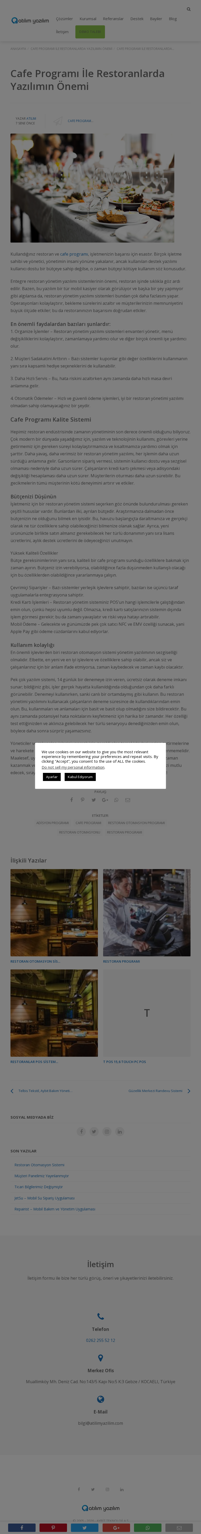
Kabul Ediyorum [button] (80, 776)
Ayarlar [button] (52, 776)
